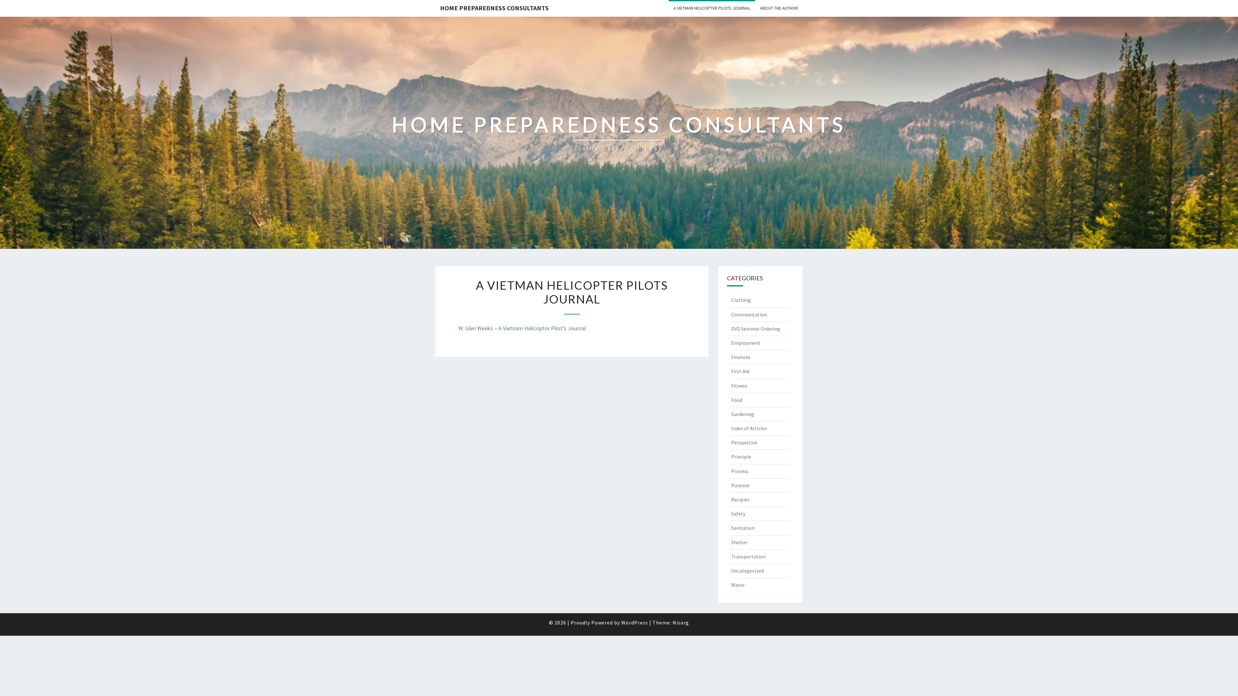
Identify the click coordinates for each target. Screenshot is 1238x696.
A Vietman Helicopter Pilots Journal (711, 8)
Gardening (742, 414)
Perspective (744, 442)
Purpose (740, 485)
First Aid (740, 371)
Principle (741, 456)
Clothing (741, 300)
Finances (741, 357)
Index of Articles (749, 428)
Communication (749, 314)
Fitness (739, 385)
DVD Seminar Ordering (755, 328)
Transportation (748, 556)
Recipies (740, 499)
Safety (738, 513)
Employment (746, 343)
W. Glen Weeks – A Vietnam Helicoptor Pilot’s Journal (522, 328)
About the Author (779, 8)
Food (736, 400)
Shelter (739, 542)
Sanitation (743, 528)
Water (738, 585)
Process (740, 471)
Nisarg (681, 622)
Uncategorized (747, 570)
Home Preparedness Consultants (494, 8)
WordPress (634, 622)
